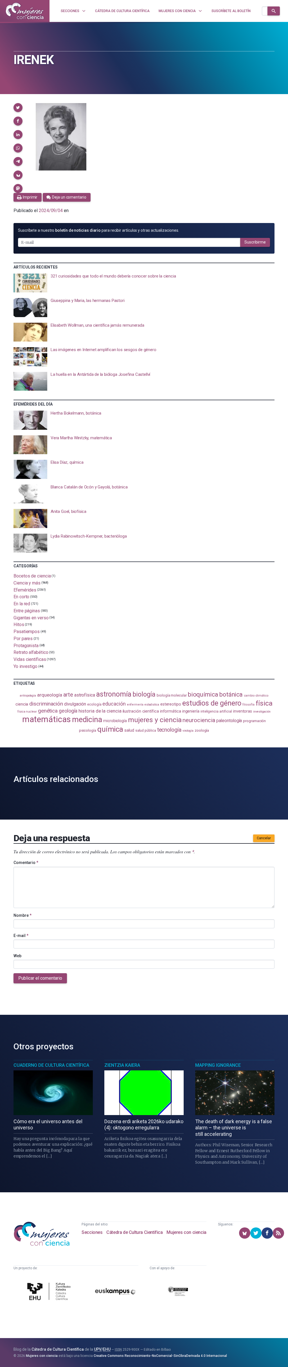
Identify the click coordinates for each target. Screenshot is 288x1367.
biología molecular (172, 695)
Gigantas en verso (31, 617)
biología (144, 694)
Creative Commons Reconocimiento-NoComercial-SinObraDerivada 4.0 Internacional (160, 1356)
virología (188, 731)
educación (113, 704)
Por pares (23, 638)
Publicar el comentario (40, 978)
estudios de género (212, 703)
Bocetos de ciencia (32, 576)
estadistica (152, 704)
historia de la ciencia (99, 711)
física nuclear (27, 711)
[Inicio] (25, 11)
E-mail (21, 935)
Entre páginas (27, 610)
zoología (202, 730)
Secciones (92, 1232)
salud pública (145, 731)
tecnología (169, 730)
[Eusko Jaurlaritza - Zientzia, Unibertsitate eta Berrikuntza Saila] (178, 1292)
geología (68, 711)
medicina (87, 719)
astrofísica (84, 695)
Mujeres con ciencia (186, 1232)
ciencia (21, 704)
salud (129, 730)
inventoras (242, 711)
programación (254, 721)
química (110, 729)
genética (48, 711)
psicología (87, 730)
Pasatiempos (27, 631)
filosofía (248, 704)
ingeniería (190, 711)
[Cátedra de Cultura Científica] (50, 1292)
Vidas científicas (30, 659)
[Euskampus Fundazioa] (115, 1292)
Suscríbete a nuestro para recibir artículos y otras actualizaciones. (98, 230)
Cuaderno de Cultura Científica (51, 1065)
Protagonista (26, 645)
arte (68, 695)
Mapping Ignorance (218, 1065)
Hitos (19, 624)
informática (170, 711)
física (264, 703)
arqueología (49, 695)
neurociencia (199, 720)
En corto (21, 596)
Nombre (23, 915)
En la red (22, 603)
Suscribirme (255, 242)
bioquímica (203, 694)
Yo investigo (25, 666)
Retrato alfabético (31, 652)
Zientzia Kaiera (122, 1065)
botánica (231, 694)
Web (17, 956)
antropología (28, 695)
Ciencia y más (27, 583)
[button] (18, 107)
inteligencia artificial (216, 711)
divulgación (75, 704)
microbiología (115, 720)
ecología (94, 704)
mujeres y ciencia (155, 720)
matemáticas (46, 719)
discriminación (46, 703)
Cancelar (264, 838)
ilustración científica (141, 711)
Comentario (26, 862)
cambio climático (256, 695)
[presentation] (144, 283)
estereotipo (170, 704)
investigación (262, 711)
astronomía (113, 694)
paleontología (229, 720)
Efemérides (25, 589)
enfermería (135, 704)
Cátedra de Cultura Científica (134, 1232)
